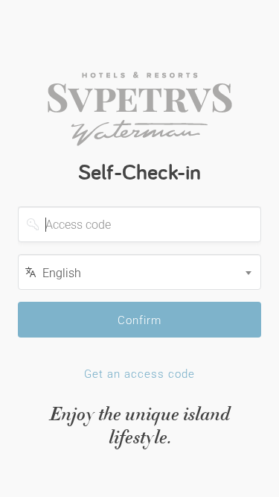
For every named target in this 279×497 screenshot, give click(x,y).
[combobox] (139, 272)
